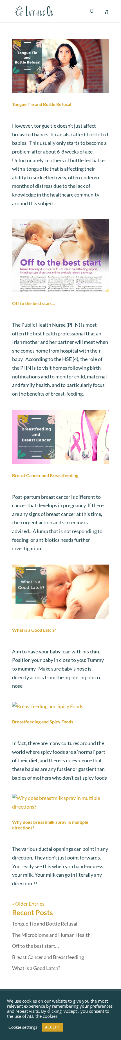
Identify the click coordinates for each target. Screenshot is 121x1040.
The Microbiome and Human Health (51, 935)
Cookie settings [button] (22, 1027)
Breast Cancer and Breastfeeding (45, 475)
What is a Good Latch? (34, 630)
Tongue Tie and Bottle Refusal (41, 104)
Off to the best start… (33, 303)
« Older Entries (28, 904)
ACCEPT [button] (52, 1027)
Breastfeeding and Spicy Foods (42, 721)
